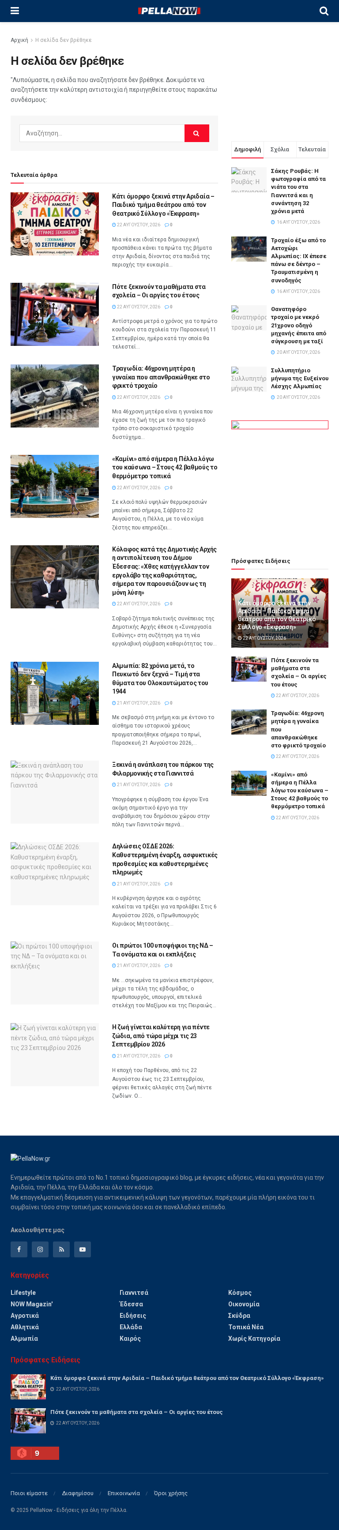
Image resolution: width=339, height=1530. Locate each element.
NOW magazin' (32, 1304)
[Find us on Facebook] (19, 1249)
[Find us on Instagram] (40, 1249)
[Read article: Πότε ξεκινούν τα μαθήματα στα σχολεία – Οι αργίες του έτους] (55, 314)
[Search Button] (324, 11)
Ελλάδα (131, 1327)
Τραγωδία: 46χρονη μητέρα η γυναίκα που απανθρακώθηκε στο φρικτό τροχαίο (161, 377)
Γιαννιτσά (134, 1292)
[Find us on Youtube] (82, 1249)
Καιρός (130, 1338)
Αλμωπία (24, 1338)
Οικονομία (244, 1304)
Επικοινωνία (124, 1493)
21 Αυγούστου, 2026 (138, 703)
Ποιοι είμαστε (29, 1493)
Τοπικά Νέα (246, 1327)
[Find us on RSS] (61, 1249)
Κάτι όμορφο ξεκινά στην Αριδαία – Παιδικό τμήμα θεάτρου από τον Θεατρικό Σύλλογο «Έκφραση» (163, 205)
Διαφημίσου (78, 1493)
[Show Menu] (15, 11)
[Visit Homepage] (169, 11)
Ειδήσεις (133, 1315)
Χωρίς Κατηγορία (254, 1338)
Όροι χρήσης (171, 1493)
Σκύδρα (239, 1315)
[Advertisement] (279, 79)
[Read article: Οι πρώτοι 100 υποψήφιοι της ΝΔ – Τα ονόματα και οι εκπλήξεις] (55, 973)
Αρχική (19, 40)
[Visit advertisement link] (279, 478)
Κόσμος (240, 1292)
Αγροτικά (25, 1315)
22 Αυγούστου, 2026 (138, 224)
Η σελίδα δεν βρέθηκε (63, 40)
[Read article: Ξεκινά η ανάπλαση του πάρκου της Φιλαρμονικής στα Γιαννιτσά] (55, 792)
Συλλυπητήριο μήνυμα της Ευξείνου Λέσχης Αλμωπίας (299, 378)
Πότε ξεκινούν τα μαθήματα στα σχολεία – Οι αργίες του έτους (136, 1412)
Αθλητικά (25, 1327)
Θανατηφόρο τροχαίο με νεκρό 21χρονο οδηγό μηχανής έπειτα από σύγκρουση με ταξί (298, 325)
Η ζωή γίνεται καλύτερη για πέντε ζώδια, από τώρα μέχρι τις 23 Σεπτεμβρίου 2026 (161, 1036)
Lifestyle (23, 1292)
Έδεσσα (131, 1304)
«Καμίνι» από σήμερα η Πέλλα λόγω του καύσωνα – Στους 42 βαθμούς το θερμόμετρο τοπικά (165, 467)
